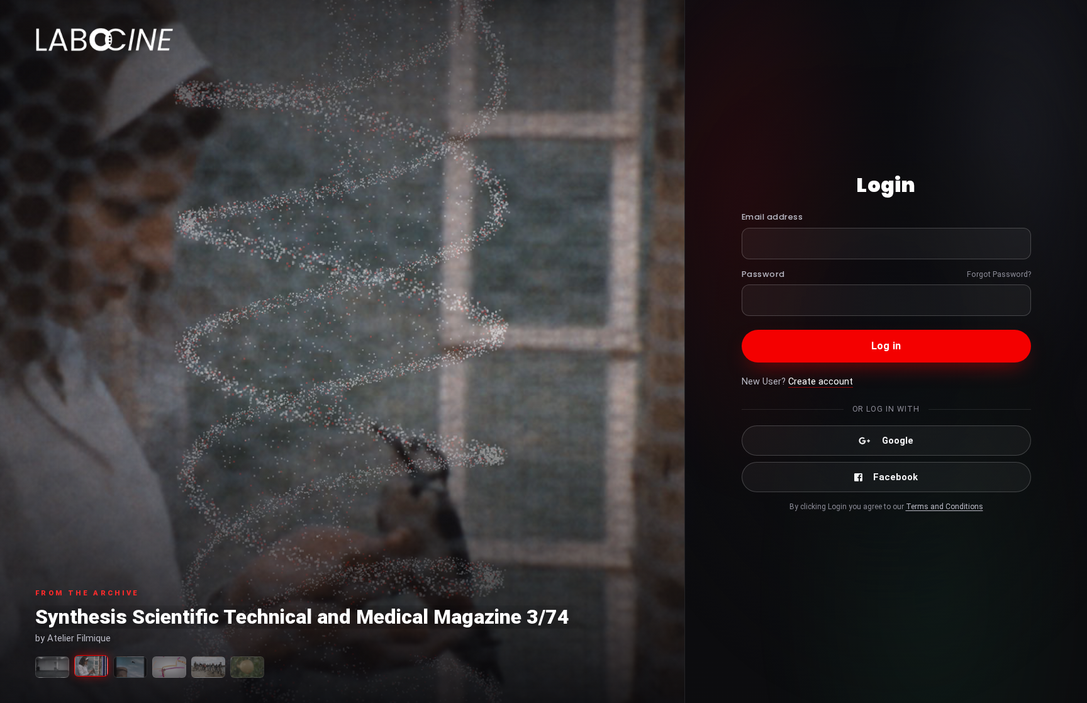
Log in (886, 346)
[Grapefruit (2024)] (247, 667)
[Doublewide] (52, 667)
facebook (895, 477)
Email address (772, 216)
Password (763, 274)
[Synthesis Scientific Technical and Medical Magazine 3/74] (91, 666)
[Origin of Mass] (169, 667)
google (897, 440)
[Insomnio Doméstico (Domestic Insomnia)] (130, 667)
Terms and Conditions (944, 506)
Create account (820, 381)
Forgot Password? (999, 274)
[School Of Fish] (208, 667)
